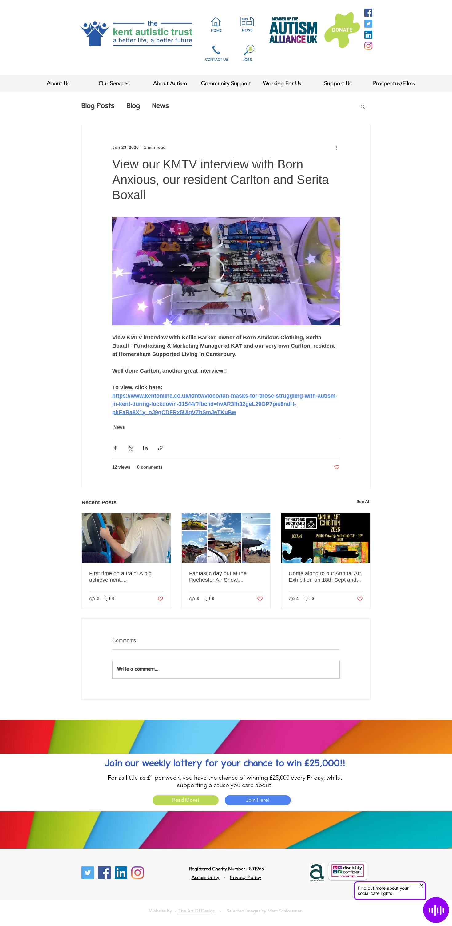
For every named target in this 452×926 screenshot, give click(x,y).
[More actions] (336, 147)
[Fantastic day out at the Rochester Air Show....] (226, 538)
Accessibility (206, 877)
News (160, 106)
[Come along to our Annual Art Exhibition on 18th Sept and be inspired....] (325, 538)
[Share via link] (160, 448)
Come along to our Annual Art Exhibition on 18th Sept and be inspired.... (325, 576)
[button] (363, 106)
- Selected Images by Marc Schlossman (259, 911)
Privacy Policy (245, 877)
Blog (133, 106)
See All (363, 501)
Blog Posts (97, 106)
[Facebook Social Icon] (368, 13)
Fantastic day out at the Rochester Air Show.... (218, 576)
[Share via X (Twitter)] (130, 448)
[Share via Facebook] (115, 448)
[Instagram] (368, 46)
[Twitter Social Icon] (368, 24)
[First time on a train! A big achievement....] (126, 538)
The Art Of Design (197, 911)
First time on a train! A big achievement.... (120, 576)
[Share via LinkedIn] (145, 448)
